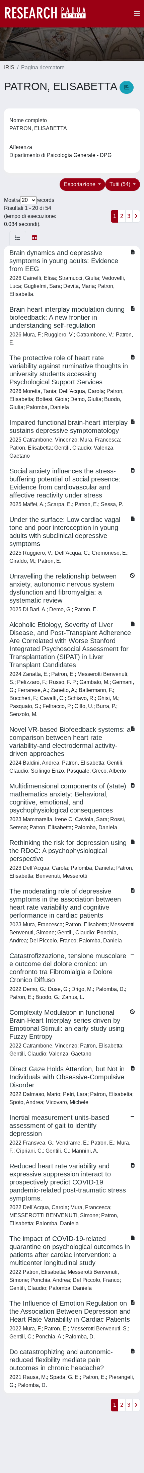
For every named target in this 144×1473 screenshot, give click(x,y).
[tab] (17, 238)
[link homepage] (48, 13)
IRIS (9, 67)
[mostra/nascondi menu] (137, 13)
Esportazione (80, 184)
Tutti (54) (121, 184)
